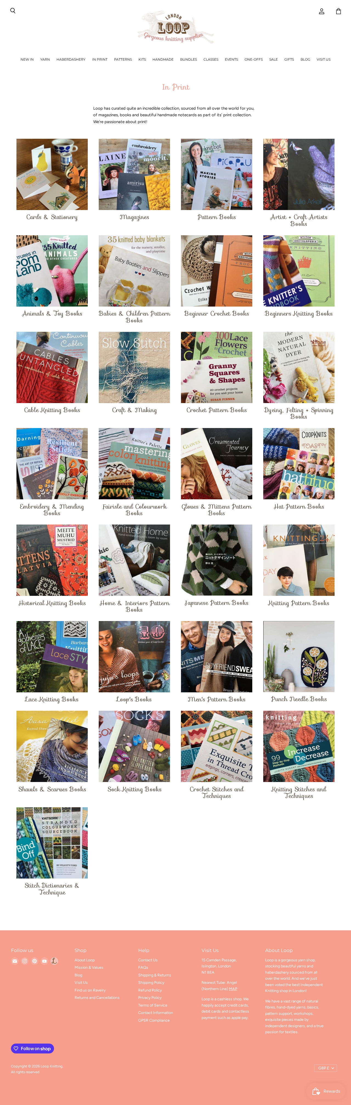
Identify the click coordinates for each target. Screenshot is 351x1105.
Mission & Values (89, 967)
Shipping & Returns (154, 975)
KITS (142, 59)
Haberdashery (71, 59)
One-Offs (254, 59)
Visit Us (323, 59)
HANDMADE (163, 59)
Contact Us (148, 960)
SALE (273, 59)
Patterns (123, 59)
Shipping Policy (151, 982)
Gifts (289, 59)
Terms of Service (152, 1005)
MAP (233, 989)
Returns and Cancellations (97, 997)
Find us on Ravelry (90, 990)
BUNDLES (188, 59)
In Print (99, 59)
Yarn (45, 59)
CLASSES (210, 59)
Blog (305, 59)
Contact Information (155, 1012)
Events (231, 59)
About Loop (85, 960)
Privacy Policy (150, 997)
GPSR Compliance (154, 1020)
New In (27, 59)
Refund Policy (150, 990)
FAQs (143, 967)
